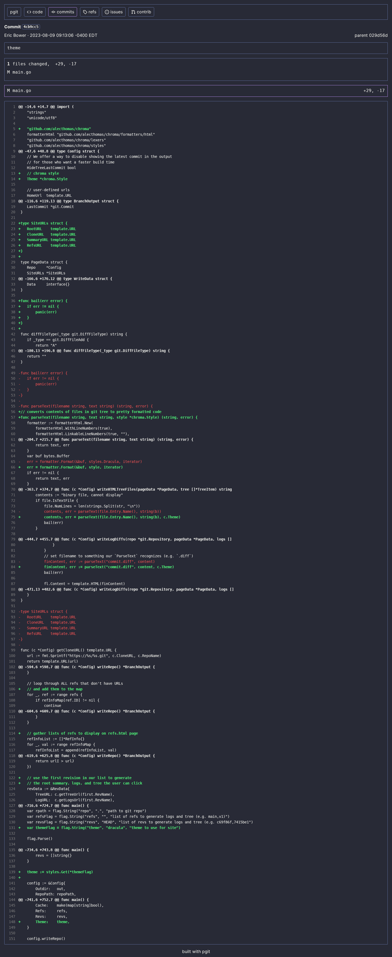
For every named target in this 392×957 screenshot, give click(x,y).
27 (12, 251)
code (38, 11)
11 (12, 162)
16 (12, 190)
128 (12, 811)
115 (12, 739)
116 (12, 744)
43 (12, 340)
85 (12, 572)
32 (12, 279)
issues (116, 11)
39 (12, 317)
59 (12, 428)
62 (12, 445)
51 (12, 384)
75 (12, 517)
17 (12, 195)
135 (12, 850)
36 (12, 301)
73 (12, 506)
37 (12, 306)
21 (12, 217)
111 (12, 717)
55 (12, 406)
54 (12, 401)
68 (12, 478)
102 (12, 667)
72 (12, 500)
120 (12, 766)
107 (12, 694)
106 (12, 689)
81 (12, 550)
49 (12, 373)
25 (12, 240)
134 (12, 844)
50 (12, 378)
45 (12, 351)
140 (12, 877)
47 (12, 362)
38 (12, 312)
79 (12, 539)
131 (12, 828)
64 (12, 456)
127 (12, 805)
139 (12, 872)
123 (12, 783)
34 (12, 290)
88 (12, 589)
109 (12, 705)
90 (12, 600)
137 (12, 861)
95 (12, 628)
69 (12, 484)
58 (12, 423)
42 (12, 334)
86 (12, 578)
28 (12, 256)
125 (12, 794)
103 (12, 672)
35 (12, 295)
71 (12, 495)
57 (12, 417)
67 (12, 473)
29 (12, 262)
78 (12, 534)
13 (12, 173)
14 (12, 179)
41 (12, 328)
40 (12, 323)
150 (12, 933)
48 (12, 367)
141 (12, 883)
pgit (14, 11)
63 (12, 451)
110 (12, 711)
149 (12, 927)
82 (12, 556)
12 (12, 168)
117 (12, 750)
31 (12, 273)
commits (65, 11)
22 (12, 223)
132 (12, 833)
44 (12, 345)
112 (12, 722)
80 (12, 545)
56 (12, 412)
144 (12, 900)
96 (12, 633)
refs (92, 11)
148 (12, 922)
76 (12, 522)
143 (12, 894)
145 (12, 905)
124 (12, 789)
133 (12, 838)
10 (12, 156)
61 (12, 439)
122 (12, 778)
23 (12, 229)
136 (12, 855)
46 (12, 356)
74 (12, 511)
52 (12, 389)
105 (12, 683)
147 (12, 916)
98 (12, 645)
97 (12, 639)
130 (12, 822)
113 (12, 728)
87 (12, 584)
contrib (144, 11)
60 (12, 434)
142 (12, 889)
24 (12, 234)
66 (12, 467)
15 (12, 184)
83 (12, 561)
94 (12, 622)
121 (12, 772)
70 (12, 489)
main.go (22, 72)
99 (12, 650)
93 (12, 617)
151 (12, 938)
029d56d (378, 35)
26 (12, 245)
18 (12, 201)
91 (12, 606)
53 (12, 395)
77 (12, 528)
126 (12, 800)
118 (12, 756)
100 (12, 656)
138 (12, 866)
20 (12, 212)
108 (12, 700)
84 (12, 567)
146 (12, 911)
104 (12, 678)
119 (12, 761)
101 (12, 661)
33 (12, 284)
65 (12, 461)
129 (12, 816)
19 (12, 207)
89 (12, 594)
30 (12, 267)
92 (12, 611)
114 (12, 733)
